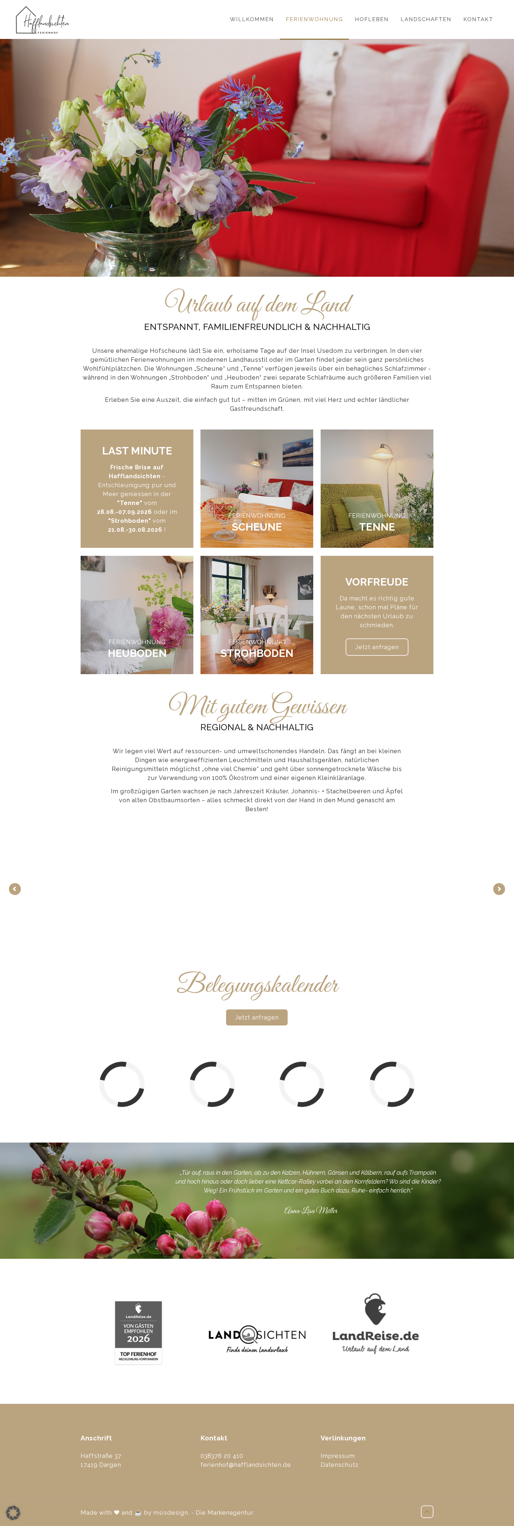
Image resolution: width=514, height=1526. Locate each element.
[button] (13, 1513)
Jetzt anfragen (377, 647)
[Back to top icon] (427, 1511)
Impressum (338, 1455)
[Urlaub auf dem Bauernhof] (42, 19)
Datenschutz (339, 1464)
